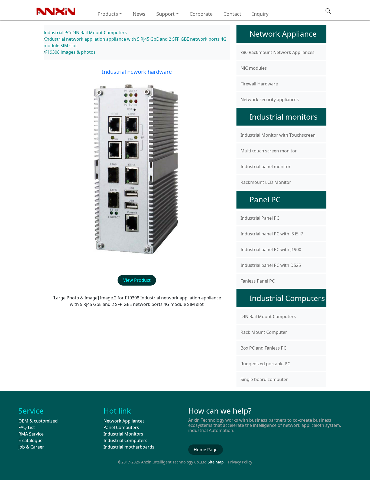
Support (165, 14)
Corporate (201, 14)
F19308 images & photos (70, 52)
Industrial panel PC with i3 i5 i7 (272, 234)
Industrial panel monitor (266, 166)
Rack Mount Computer (264, 332)
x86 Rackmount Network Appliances (277, 52)
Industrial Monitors (123, 434)
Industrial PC (57, 33)
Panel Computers (121, 427)
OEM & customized (38, 421)
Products (108, 14)
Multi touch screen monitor (269, 151)
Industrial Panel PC (260, 218)
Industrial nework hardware (137, 71)
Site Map (216, 462)
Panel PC (265, 199)
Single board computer (264, 379)
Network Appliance (283, 33)
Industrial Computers (287, 298)
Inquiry (260, 14)
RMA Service (31, 434)
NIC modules (254, 68)
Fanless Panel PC (258, 281)
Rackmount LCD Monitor (266, 182)
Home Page (206, 450)
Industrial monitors (283, 116)
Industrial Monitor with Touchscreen (278, 135)
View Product (137, 280)
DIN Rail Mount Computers (99, 33)
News (139, 14)
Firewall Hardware (259, 84)
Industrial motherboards (128, 447)
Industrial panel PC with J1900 (271, 249)
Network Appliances (124, 421)
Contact (232, 14)
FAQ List (26, 427)
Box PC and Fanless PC (263, 348)
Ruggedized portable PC (265, 364)
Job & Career (31, 447)
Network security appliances (270, 100)
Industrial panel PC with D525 (271, 265)
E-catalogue (30, 440)
